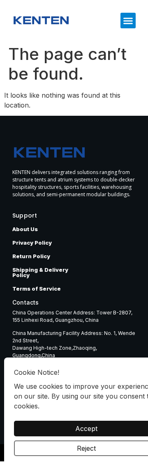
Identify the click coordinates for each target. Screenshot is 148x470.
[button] (128, 20)
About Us (25, 229)
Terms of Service (36, 288)
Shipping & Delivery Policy (40, 272)
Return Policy (31, 256)
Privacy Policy (32, 242)
